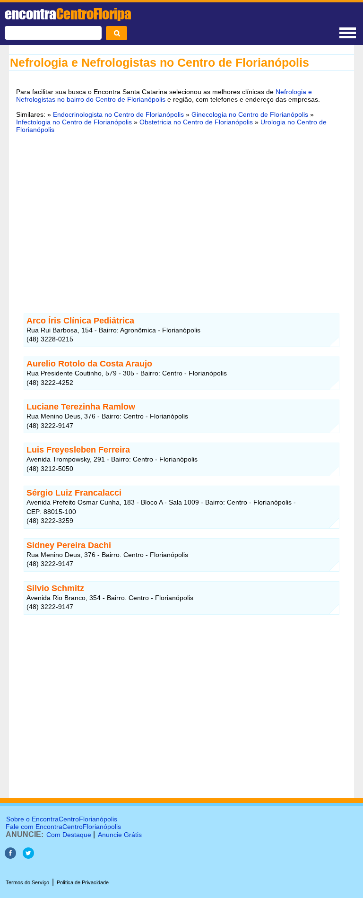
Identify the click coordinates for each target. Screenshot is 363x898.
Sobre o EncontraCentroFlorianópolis (61, 819)
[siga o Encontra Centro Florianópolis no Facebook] (11, 856)
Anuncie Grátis (120, 834)
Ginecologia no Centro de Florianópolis (249, 114)
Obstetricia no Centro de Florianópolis (196, 122)
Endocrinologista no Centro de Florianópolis (118, 114)
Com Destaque (68, 834)
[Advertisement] (181, 213)
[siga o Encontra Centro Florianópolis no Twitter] (28, 856)
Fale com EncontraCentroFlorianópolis (63, 826)
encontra (68, 14)
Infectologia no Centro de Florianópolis (74, 122)
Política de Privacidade (83, 882)
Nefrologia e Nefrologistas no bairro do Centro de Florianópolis (164, 95)
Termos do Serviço (27, 882)
